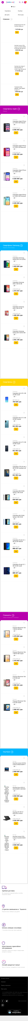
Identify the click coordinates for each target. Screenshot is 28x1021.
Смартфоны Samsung (11, 245)
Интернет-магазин (5, 978)
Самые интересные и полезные (11, 617)
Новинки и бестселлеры (9, 247)
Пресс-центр (4, 989)
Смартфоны (8, 382)
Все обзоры (5, 881)
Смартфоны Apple (10, 109)
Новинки (6, 19)
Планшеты (7, 615)
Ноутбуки (6, 752)
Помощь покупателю (5, 985)
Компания (3, 981)
